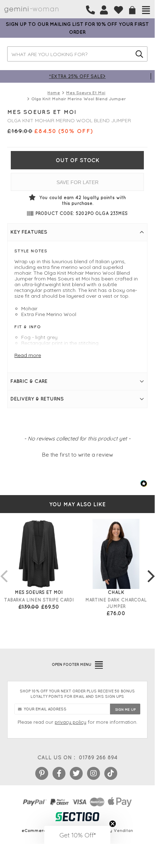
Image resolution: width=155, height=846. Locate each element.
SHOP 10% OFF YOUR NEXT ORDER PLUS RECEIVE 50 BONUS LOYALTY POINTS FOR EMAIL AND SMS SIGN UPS (77, 694)
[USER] (104, 10)
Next (151, 568)
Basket (132, 10)
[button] (77, 453)
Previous (3, 568)
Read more (27, 355)
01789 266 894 (98, 757)
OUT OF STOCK (77, 160)
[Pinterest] (41, 773)
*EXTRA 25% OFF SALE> (77, 76)
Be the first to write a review (77, 454)
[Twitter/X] (76, 773)
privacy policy (70, 722)
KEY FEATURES (28, 232)
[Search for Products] (139, 54)
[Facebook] (59, 773)
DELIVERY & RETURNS (37, 399)
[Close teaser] (112, 823)
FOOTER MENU (71, 664)
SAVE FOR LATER (77, 182)
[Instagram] (93, 773)
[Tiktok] (110, 773)
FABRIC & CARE (28, 381)
